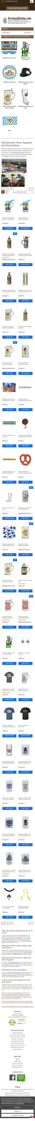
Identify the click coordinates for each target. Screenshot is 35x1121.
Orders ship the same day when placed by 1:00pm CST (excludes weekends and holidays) (17, 1090)
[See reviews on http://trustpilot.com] (21, 1078)
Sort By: (14, 192)
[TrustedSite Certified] (22, 1020)
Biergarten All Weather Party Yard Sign (8, 436)
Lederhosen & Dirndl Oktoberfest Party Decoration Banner (25, 400)
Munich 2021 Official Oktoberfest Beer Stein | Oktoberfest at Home (7, 581)
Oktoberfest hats (17, 972)
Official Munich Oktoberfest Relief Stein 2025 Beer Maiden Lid (9, 291)
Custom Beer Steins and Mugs (17, 1035)
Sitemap (17, 1059)
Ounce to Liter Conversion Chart (17, 8)
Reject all (17, 1111)
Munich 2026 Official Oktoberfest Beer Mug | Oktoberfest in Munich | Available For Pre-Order (23, 218)
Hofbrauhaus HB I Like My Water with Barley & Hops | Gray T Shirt (8, 690)
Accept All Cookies (17, 1115)
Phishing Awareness (17, 1067)
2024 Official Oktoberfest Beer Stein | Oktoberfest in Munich (8, 327)
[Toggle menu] (2, 2)
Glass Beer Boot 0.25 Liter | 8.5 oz (8, 508)
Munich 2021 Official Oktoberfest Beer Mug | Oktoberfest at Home (23, 545)
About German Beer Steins (17, 1047)
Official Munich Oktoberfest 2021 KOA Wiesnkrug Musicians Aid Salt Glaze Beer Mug (24, 508)
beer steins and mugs (18, 152)
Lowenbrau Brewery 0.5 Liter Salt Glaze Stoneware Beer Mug (25, 762)
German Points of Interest (17, 1043)
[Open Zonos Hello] (31, 1117)
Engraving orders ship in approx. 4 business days (17, 1093)
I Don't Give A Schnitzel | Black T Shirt (24, 726)
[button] (17, 32)
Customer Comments (17, 1063)
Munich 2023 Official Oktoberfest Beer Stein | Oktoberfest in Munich (7, 363)
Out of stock (25, 264)
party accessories (10, 975)
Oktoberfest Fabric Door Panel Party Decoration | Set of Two (25, 291)
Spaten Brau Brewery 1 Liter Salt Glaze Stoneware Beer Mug (24, 798)
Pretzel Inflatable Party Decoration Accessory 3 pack (25, 472)
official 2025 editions (28, 951)
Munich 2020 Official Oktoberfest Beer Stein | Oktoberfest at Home (7, 617)
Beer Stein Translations (17, 1039)
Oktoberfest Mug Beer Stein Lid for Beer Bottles (8, 653)
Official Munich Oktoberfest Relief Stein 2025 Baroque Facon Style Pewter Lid (8, 255)
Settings (17, 1107)
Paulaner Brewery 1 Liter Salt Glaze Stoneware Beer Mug (9, 871)
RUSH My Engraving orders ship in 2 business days (17, 1095)
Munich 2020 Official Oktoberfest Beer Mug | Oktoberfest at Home (23, 617)
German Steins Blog (17, 1033)
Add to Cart (9, 264)
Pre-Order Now (9, 228)
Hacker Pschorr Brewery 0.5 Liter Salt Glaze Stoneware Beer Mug (8, 835)
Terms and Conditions (17, 1065)
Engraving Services (17, 1049)
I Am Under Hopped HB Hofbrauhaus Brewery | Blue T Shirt (9, 726)
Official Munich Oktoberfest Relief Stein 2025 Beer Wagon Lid (25, 255)
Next (30, 188)
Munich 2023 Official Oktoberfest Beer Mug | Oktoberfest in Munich (23, 363)
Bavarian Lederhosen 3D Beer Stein (25, 581)
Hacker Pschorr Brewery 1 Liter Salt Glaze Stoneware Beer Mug (8, 798)
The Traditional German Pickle (17, 1045)
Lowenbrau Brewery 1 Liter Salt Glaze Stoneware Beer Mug (24, 835)
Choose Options (9, 518)
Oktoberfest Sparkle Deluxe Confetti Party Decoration (8, 545)
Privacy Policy (20, 1103)
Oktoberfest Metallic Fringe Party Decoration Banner (8, 472)
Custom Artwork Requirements (17, 1037)
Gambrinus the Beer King (17, 1041)
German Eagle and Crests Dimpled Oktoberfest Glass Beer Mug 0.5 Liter (8, 762)
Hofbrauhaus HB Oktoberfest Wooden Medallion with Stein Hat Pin (25, 436)
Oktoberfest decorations (14, 962)
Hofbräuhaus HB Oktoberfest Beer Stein (25, 327)
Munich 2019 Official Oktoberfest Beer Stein (23, 690)
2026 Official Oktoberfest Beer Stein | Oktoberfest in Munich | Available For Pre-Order (8, 218)
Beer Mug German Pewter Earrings (24, 653)
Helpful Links (17, 1061)
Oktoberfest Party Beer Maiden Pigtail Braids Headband (23, 907)
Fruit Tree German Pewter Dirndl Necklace (8, 907)
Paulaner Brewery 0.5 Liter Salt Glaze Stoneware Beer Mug (24, 871)
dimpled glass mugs (17, 953)
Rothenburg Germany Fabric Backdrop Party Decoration (8, 400)
